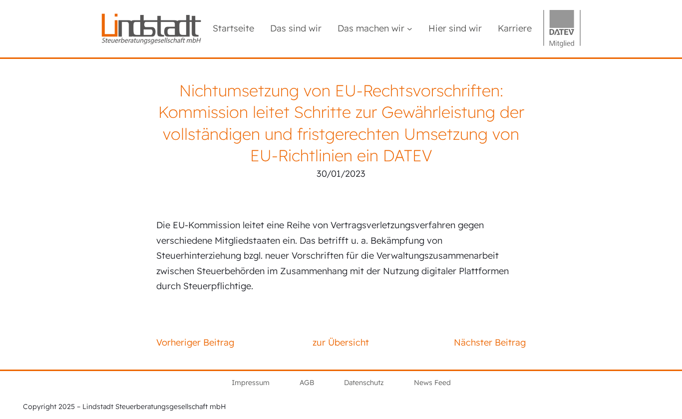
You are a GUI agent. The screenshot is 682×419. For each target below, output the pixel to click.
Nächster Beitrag (490, 342)
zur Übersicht (341, 342)
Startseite (233, 28)
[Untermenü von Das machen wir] (409, 28)
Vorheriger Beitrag (195, 342)
